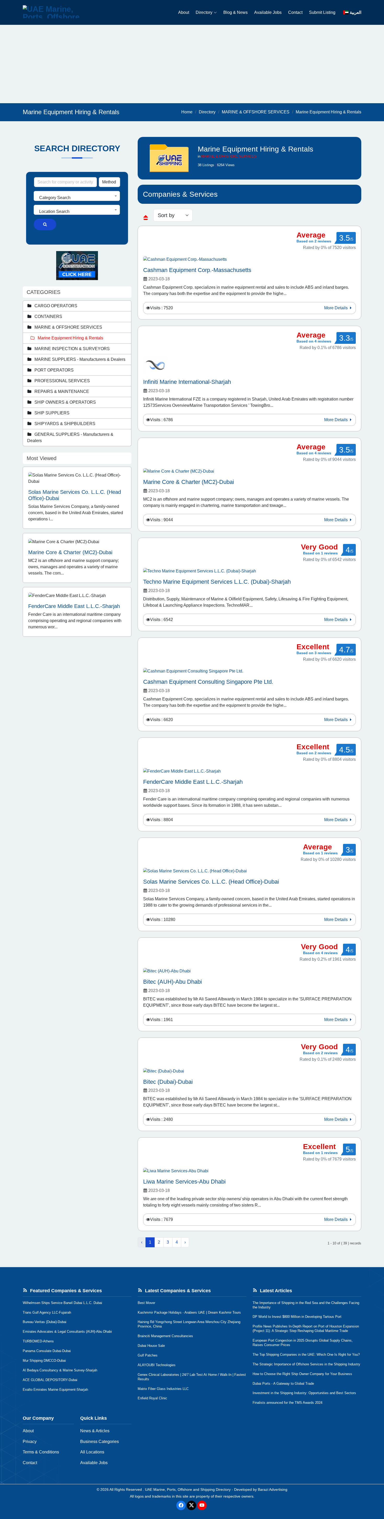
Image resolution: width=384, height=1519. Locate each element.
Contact (295, 12)
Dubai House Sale (151, 1346)
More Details (336, 308)
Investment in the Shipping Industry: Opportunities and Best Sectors (304, 1393)
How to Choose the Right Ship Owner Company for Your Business (302, 1374)
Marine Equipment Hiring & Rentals (328, 112)
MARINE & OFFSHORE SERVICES (255, 112)
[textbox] (77, 198)
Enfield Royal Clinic (152, 1398)
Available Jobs (268, 12)
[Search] (45, 224)
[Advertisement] (192, 64)
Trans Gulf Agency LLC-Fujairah (47, 1312)
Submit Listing (322, 12)
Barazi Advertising (272, 1489)
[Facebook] (181, 1505)
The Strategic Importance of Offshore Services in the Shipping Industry (306, 1364)
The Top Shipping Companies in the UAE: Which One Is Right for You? (306, 1354)
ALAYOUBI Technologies (157, 1365)
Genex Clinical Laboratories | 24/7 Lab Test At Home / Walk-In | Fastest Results (192, 1377)
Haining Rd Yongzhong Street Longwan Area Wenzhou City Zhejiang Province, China (189, 1324)
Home (187, 112)
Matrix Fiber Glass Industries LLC (163, 1389)
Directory (204, 12)
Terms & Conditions (41, 1452)
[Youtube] (202, 1505)
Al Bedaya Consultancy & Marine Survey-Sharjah (60, 1370)
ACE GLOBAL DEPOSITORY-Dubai (50, 1380)
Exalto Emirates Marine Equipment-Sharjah (55, 1390)
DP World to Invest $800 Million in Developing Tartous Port (297, 1317)
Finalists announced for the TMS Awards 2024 (287, 1403)
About (183, 12)
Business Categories (99, 1441)
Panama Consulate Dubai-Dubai (47, 1351)
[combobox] (77, 196)
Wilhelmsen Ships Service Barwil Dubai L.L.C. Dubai (62, 1303)
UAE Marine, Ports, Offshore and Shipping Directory (188, 1489)
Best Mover (146, 1303)
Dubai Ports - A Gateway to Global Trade (283, 1383)
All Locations (92, 1452)
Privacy (30, 1441)
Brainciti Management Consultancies (165, 1336)
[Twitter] (191, 1505)
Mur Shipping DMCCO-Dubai (44, 1361)
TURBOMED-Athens (38, 1341)
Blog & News (235, 12)
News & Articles (94, 1431)
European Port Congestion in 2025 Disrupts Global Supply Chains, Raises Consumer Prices (303, 1342)
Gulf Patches (148, 1355)
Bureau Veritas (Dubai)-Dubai (44, 1322)
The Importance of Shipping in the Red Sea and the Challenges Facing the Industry (306, 1305)
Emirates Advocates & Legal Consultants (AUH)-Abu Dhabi (67, 1332)
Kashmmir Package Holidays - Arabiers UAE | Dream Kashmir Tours (189, 1312)
